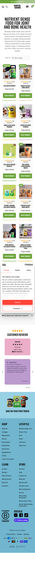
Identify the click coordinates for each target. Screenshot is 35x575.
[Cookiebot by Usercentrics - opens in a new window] (25, 265)
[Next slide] (33, 1)
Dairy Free (22, 445)
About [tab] (29, 270)
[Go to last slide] (2, 1)
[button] (9, 82)
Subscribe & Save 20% (18, 1)
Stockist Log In (24, 486)
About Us (5, 482)
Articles (4, 469)
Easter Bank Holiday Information (25, 505)
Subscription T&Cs (25, 501)
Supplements (6, 452)
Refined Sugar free (25, 428)
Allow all (17, 302)
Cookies (19, 534)
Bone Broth (5, 445)
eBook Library (6, 479)
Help (20, 472)
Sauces (4, 439)
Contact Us (22, 476)
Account (21, 469)
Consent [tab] (6, 270)
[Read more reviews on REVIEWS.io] (17, 352)
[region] (17, 371)
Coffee (4, 455)
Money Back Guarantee (23, 496)
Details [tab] (17, 270)
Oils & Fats (5, 449)
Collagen (5, 432)
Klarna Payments (25, 489)
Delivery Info (23, 482)
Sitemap (26, 534)
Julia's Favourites (8, 459)
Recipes (4, 472)
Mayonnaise (6, 435)
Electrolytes (6, 442)
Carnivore (22, 442)
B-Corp (21, 492)
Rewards (22, 479)
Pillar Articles (6, 476)
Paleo (21, 439)
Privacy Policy (10, 534)
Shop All (4, 428)
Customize (16, 308)
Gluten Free (23, 432)
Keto (20, 435)
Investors (5, 486)
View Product (9, 95)
